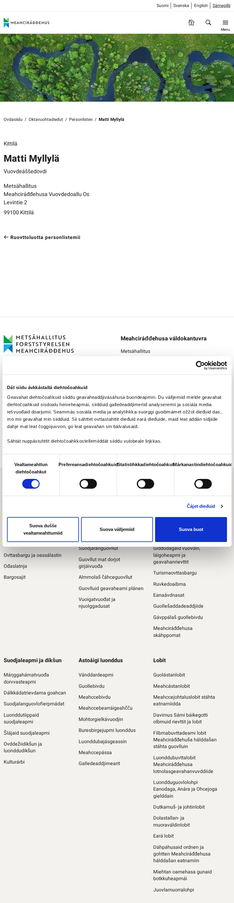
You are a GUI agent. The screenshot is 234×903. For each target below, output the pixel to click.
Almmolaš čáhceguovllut (105, 577)
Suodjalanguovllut (98, 548)
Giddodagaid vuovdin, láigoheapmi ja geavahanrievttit (176, 555)
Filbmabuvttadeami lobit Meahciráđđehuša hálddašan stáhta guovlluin (185, 740)
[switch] (88, 484)
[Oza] (208, 22)
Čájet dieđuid (201, 506)
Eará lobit (163, 836)
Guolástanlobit (169, 675)
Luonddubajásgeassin (103, 741)
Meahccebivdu (95, 697)
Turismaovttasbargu (175, 573)
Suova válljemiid (117, 529)
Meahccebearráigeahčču (106, 708)
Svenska (181, 5)
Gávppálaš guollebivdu (178, 617)
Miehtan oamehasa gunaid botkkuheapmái (182, 875)
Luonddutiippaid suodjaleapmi (21, 719)
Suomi (162, 5)
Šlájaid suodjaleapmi (27, 733)
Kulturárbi (14, 762)
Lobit (159, 660)
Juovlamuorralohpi (173, 890)
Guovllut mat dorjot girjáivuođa (99, 563)
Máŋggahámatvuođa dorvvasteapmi (26, 678)
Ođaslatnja (15, 566)
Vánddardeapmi (96, 675)
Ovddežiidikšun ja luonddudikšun (23, 747)
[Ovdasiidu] (191, 22)
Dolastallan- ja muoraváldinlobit (171, 821)
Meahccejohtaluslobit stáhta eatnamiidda (184, 701)
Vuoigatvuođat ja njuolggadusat (97, 603)
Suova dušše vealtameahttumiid (42, 529)
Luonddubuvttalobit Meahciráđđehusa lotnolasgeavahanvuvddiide (183, 764)
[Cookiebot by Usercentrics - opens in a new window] (200, 365)
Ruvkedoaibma (169, 584)
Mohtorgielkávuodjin (101, 719)
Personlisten (81, 119)
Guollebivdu (92, 686)
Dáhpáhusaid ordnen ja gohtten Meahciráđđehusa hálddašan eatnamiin (182, 854)
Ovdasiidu (13, 119)
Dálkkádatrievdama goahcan (35, 693)
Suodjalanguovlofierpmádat (34, 704)
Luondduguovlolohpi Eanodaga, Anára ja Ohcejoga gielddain (185, 789)
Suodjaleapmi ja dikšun (33, 660)
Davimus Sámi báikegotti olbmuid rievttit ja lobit (180, 719)
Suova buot (191, 529)
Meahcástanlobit (171, 686)
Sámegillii (221, 5)
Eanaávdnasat (168, 595)
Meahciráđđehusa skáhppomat (173, 632)
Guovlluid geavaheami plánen (111, 588)
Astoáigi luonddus (101, 660)
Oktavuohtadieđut (46, 119)
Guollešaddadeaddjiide (178, 606)
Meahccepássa (95, 752)
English (201, 5)
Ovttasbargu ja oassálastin (33, 555)
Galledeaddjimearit (99, 763)
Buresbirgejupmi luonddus (107, 730)
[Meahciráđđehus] (26, 22)
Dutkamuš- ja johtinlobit (179, 807)
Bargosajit (15, 577)
